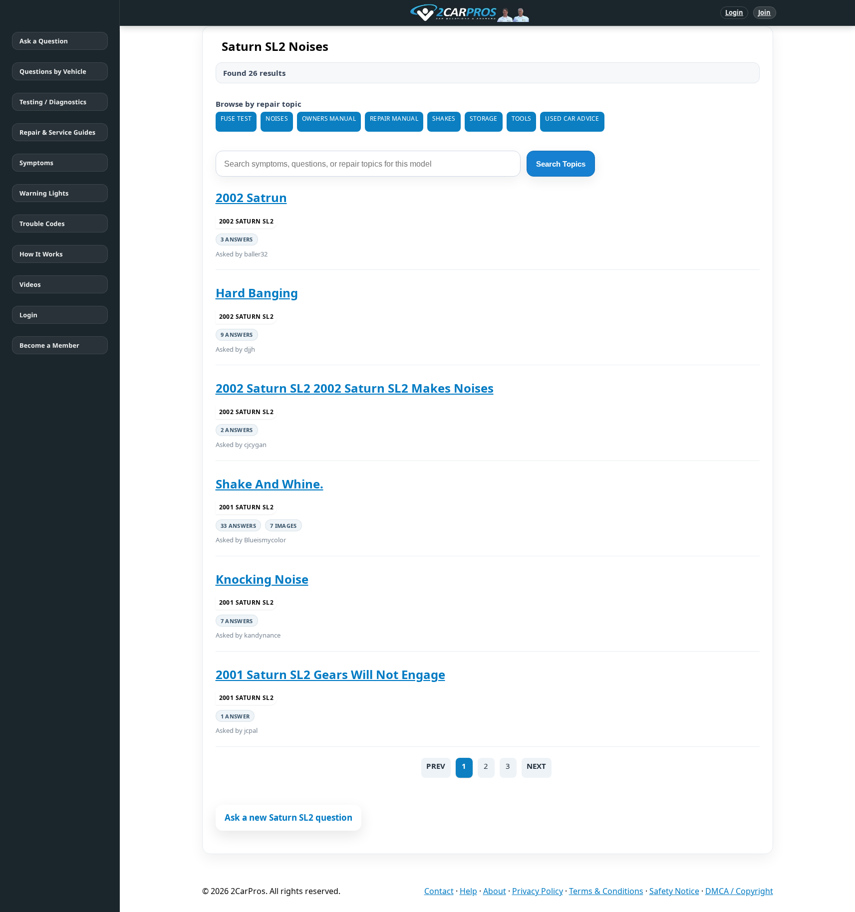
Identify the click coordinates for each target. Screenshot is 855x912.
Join (764, 12)
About (494, 891)
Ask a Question (43, 40)
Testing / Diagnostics (52, 101)
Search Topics (560, 164)
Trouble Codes (42, 223)
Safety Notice (674, 891)
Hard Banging (257, 292)
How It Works (41, 253)
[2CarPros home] (417, 13)
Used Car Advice (572, 118)
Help (468, 891)
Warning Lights (43, 193)
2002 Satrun (251, 197)
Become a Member (49, 345)
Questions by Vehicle (52, 71)
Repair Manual (394, 118)
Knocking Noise (262, 579)
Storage (484, 118)
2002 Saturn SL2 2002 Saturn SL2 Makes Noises (355, 388)
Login (734, 12)
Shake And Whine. (269, 483)
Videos (30, 284)
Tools (522, 118)
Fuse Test (236, 118)
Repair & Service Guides (57, 132)
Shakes (444, 118)
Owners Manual (329, 118)
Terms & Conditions (606, 891)
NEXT (537, 766)
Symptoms (36, 162)
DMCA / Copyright (739, 891)
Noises (277, 118)
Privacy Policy (537, 891)
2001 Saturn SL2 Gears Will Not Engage (330, 674)
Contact (439, 891)
